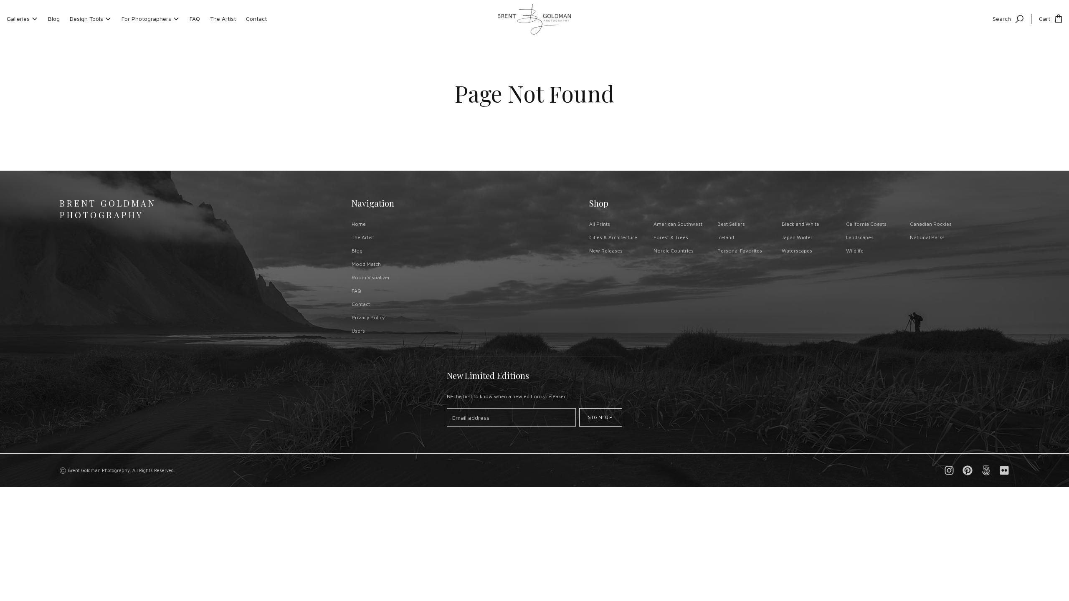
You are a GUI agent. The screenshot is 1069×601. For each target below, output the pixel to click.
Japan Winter (797, 237)
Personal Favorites (739, 250)
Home (359, 224)
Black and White (800, 224)
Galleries (18, 18)
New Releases (606, 250)
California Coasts (866, 224)
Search (1002, 18)
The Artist (223, 18)
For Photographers (146, 18)
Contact (256, 18)
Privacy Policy (368, 317)
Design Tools (86, 18)
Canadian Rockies (931, 224)
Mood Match (366, 264)
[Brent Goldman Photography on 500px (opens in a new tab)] (986, 470)
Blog (54, 18)
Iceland (725, 237)
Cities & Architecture (613, 237)
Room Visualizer (371, 277)
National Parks (927, 237)
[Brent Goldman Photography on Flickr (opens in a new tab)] (1004, 470)
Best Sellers (731, 224)
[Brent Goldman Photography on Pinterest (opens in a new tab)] (968, 470)
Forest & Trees (671, 237)
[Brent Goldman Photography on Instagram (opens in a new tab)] (949, 470)
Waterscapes (797, 250)
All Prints (599, 224)
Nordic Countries (674, 250)
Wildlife (855, 250)
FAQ (195, 18)
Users (358, 331)
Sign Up (600, 417)
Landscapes (860, 237)
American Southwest (678, 224)
